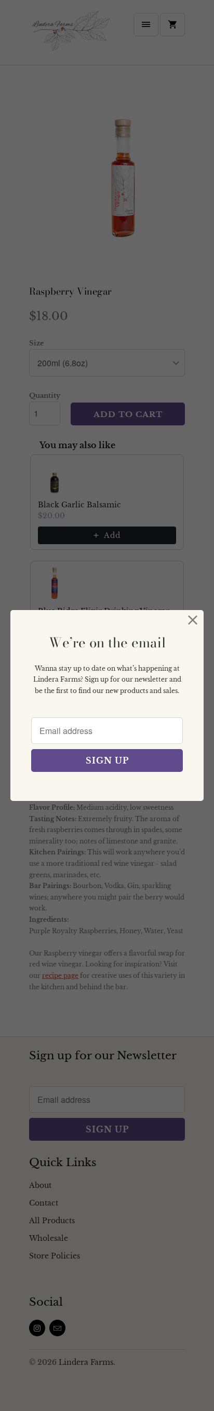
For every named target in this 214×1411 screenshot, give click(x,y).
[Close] (193, 621)
